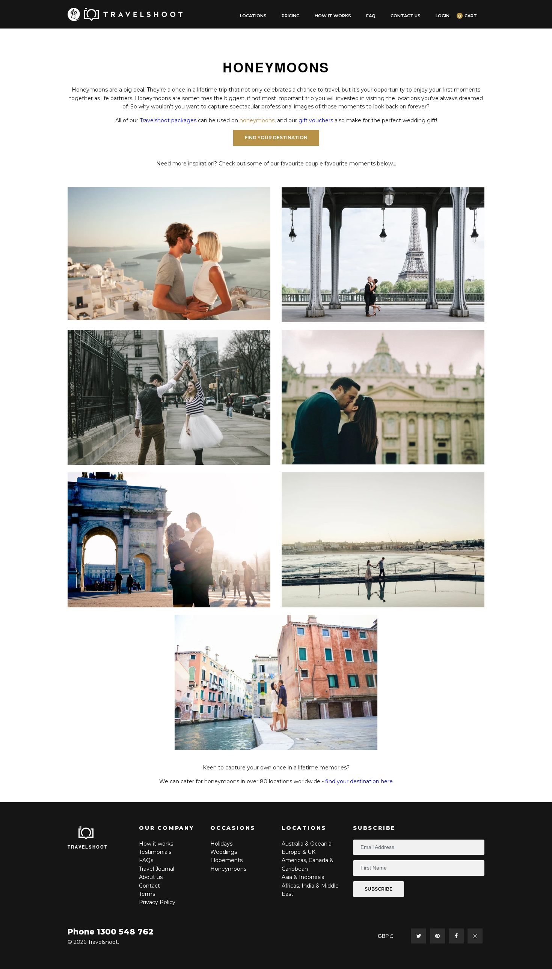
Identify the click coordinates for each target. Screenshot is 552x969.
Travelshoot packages (168, 120)
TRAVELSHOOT (88, 847)
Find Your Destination (276, 137)
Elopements (226, 860)
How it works (156, 843)
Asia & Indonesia (303, 877)
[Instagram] (475, 935)
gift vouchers (316, 120)
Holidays (221, 843)
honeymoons (257, 120)
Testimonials (155, 852)
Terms (147, 894)
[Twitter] (418, 935)
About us (151, 877)
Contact (149, 885)
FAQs (146, 860)
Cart (471, 16)
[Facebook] (456, 935)
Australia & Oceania (307, 843)
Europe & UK (298, 852)
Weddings (223, 852)
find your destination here (359, 781)
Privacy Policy (157, 902)
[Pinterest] (437, 935)
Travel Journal (156, 868)
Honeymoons (228, 868)
